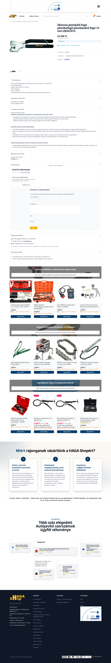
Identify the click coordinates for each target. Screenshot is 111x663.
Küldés (33, 228)
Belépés (99, 16)
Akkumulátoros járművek (39, 602)
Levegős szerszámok (38, 626)
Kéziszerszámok (37, 623)
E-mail (32, 221)
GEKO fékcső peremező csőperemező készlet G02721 (45, 572)
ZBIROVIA (67, 59)
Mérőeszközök (36, 629)
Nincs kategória (37, 638)
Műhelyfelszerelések (38, 632)
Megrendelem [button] (20, 316)
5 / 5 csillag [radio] (42, 199)
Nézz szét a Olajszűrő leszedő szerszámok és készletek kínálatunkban (55, 332)
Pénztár (82, 602)
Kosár (81, 599)
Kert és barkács (37, 619)
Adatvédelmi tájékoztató (63, 602)
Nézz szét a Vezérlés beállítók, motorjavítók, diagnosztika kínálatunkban (55, 275)
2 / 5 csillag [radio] (34, 199)
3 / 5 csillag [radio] (37, 199)
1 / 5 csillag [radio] (31, 199)
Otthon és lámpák (37, 641)
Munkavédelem (37, 635)
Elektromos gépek (37, 611)
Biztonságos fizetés (16, 252)
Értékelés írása (26, 185)
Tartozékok (36, 647)
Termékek (21, 16)
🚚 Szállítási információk (18, 98)
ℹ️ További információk (17, 154)
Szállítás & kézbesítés (17, 235)
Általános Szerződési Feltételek (64, 599)
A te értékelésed (34, 197)
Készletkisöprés (37, 599)
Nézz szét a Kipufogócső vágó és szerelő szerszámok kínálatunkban (55, 388)
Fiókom (82, 605)
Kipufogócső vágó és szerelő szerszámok (74, 55)
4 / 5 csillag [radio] (39, 199)
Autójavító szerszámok (38, 608)
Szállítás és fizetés (34, 16)
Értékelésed (33, 204)
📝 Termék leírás (15, 80)
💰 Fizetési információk (17, 109)
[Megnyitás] (54, 6)
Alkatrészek (36, 605)
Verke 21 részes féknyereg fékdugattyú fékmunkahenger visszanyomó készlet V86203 (54, 549)
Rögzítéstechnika (37, 644)
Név (31, 216)
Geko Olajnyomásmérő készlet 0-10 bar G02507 (22, 545)
